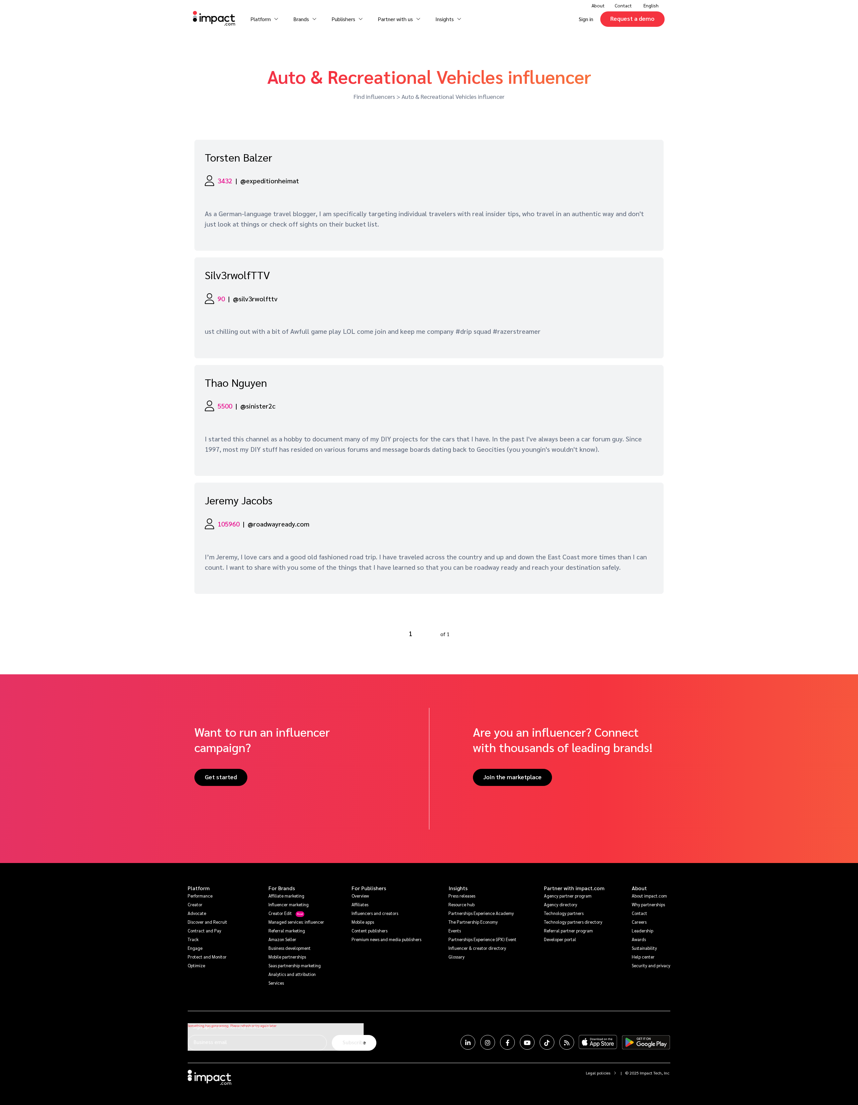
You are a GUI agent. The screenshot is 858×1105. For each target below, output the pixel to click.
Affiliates (360, 904)
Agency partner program (568, 896)
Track (193, 939)
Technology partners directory (573, 922)
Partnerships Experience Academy (481, 913)
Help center (643, 957)
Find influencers (374, 96)
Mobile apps (363, 922)
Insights (458, 888)
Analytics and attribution (292, 974)
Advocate (197, 913)
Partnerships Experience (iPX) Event (482, 939)
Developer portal (560, 939)
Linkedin (468, 1042)
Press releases (461, 896)
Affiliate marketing (286, 896)
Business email (210, 1041)
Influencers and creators (375, 913)
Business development (289, 948)
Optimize (196, 965)
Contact (623, 5)
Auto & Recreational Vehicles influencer (453, 96)
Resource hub (461, 904)
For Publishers (369, 888)
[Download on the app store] (598, 1042)
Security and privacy (651, 965)
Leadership (642, 930)
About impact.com (649, 896)
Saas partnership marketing (294, 965)
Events (454, 930)
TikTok (547, 1042)
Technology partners (564, 913)
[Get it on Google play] (646, 1042)
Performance (200, 896)
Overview (360, 896)
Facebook (507, 1042)
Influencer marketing (288, 904)
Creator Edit (280, 913)
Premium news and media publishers (386, 939)
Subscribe (354, 1042)
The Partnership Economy (473, 922)
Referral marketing (286, 930)
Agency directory (560, 904)
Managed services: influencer (296, 922)
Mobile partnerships (287, 957)
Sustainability (644, 948)
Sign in (586, 18)
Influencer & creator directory (477, 948)
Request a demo (632, 18)
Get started (221, 777)
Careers (639, 922)
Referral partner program (568, 930)
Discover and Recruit (207, 922)
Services (276, 983)
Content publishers (369, 930)
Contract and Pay (204, 930)
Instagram (488, 1042)
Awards (639, 939)
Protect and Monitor (207, 957)
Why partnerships (648, 904)
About (639, 888)
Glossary (456, 957)
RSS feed (567, 1042)
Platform (199, 888)
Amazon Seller (282, 939)
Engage (195, 948)
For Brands (281, 888)
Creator (195, 904)
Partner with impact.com (574, 888)
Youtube (527, 1042)
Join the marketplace (512, 777)
